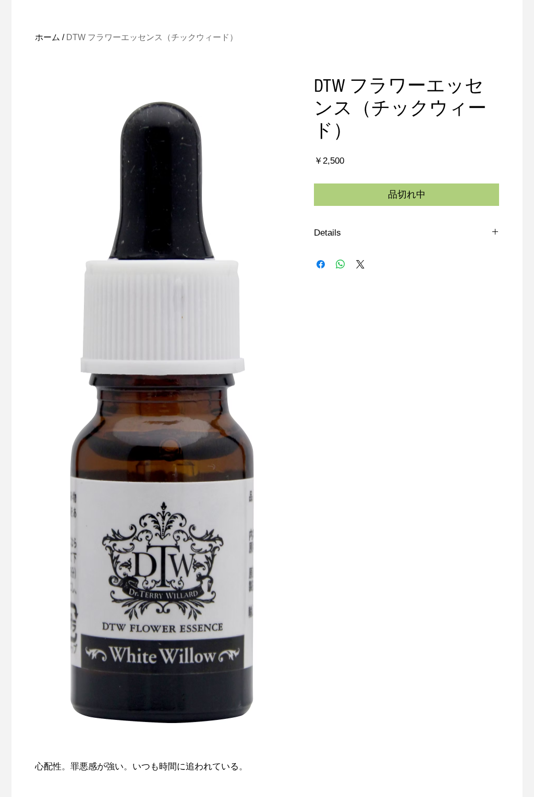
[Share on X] (360, 264)
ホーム (47, 37)
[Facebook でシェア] (320, 264)
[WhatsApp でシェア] (340, 264)
